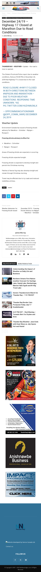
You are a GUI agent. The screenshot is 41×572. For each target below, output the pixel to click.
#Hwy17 (23, 87)
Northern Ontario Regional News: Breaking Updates (19, 18)
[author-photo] (20, 230)
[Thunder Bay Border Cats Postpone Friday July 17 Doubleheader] (7, 304)
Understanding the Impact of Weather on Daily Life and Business (24, 271)
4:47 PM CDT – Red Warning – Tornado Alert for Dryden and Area (24, 314)
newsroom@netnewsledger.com (24, 546)
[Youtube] (29, 254)
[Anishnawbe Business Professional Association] (20, 453)
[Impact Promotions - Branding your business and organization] (20, 484)
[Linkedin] (18, 196)
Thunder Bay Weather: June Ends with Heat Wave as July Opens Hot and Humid (25, 324)
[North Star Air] (20, 3)
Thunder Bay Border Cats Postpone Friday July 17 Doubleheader (22, 304)
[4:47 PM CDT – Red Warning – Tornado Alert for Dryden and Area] (7, 314)
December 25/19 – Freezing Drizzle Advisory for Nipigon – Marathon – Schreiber (30, 211)
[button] (3, 8)
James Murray (7, 35)
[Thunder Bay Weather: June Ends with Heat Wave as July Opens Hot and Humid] (7, 324)
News (8, 13)
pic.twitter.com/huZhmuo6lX (20, 105)
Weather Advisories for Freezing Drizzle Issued (9, 209)
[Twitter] (9, 196)
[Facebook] (4, 196)
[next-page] (6, 331)
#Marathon (25, 93)
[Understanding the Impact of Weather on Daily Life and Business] (7, 271)
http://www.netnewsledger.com (20, 235)
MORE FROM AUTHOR (25, 264)
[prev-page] (3, 331)
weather (10, 187)
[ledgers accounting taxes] (20, 419)
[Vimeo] (24, 254)
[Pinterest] (13, 196)
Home (3, 13)
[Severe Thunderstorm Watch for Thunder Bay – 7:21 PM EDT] (7, 295)
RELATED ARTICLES (9, 264)
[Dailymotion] (12, 254)
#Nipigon (8, 93)
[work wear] (20, 385)
